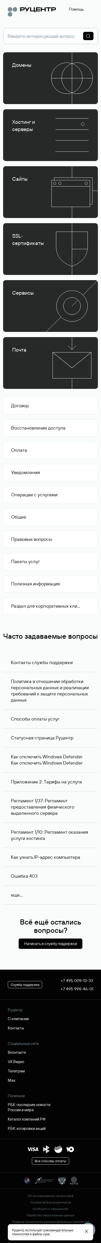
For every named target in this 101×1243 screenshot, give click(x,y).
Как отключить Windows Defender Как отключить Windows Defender (47, 760)
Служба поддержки (25, 985)
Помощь (76, 9)
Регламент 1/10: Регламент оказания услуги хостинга (49, 835)
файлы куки (41, 1234)
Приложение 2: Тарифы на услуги (46, 782)
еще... (17, 895)
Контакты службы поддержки (42, 662)
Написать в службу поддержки (50, 943)
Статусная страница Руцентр (42, 738)
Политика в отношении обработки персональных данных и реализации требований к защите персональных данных (50, 690)
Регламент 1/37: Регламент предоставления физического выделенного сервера (42, 807)
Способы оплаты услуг (35, 719)
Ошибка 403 (24, 876)
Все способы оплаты (50, 1161)
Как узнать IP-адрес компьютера (45, 857)
